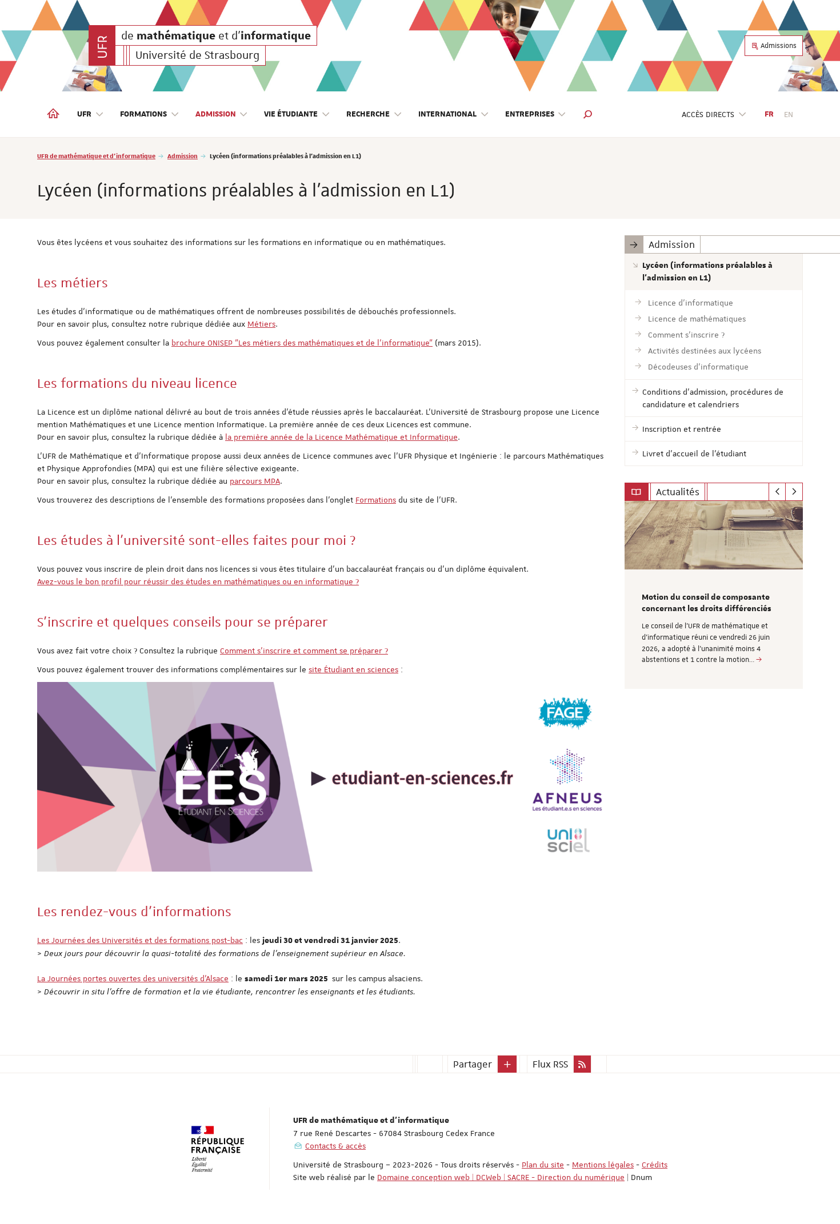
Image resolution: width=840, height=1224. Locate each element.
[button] (588, 114)
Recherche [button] (368, 114)
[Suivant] (794, 492)
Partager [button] (472, 1064)
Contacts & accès (335, 1146)
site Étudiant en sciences (353, 669)
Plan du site (543, 1164)
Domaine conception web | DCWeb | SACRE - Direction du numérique (501, 1177)
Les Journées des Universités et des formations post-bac (140, 940)
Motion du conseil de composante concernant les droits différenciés (706, 603)
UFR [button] (84, 114)
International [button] (447, 114)
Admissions (778, 45)
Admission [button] (215, 114)
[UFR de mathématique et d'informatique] (102, 45)
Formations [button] (143, 114)
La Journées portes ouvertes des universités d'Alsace (133, 978)
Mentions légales (603, 1164)
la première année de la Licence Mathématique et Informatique (341, 437)
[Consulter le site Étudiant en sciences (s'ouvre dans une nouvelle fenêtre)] (322, 777)
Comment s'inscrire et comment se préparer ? (304, 650)
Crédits (654, 1164)
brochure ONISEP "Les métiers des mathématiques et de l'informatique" (302, 343)
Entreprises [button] (529, 114)
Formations (375, 500)
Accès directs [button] (708, 114)
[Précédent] (777, 492)
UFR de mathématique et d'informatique (96, 155)
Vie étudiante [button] (291, 114)
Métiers (261, 324)
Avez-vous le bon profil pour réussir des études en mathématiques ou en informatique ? (198, 581)
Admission (182, 155)
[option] (714, 595)
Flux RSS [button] (550, 1064)
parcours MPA (255, 481)
